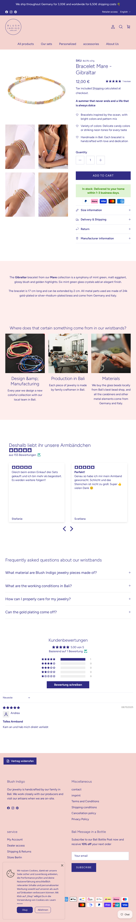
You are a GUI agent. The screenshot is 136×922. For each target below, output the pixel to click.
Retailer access (110, 11)
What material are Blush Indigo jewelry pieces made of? (51, 572)
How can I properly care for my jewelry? (38, 599)
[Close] (62, 865)
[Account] (112, 27)
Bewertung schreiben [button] (68, 684)
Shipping (98, 88)
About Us (112, 44)
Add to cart (103, 175)
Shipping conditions (84, 807)
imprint (76, 795)
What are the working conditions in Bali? (38, 586)
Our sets (46, 44)
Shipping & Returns (19, 851)
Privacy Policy (80, 819)
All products (26, 44)
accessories (91, 44)
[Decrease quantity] (80, 160)
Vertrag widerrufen (22, 761)
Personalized (67, 44)
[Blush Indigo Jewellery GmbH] (13, 27)
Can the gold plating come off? (31, 612)
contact (76, 789)
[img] (70, 450)
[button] (49, 659)
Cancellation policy (84, 813)
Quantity (81, 152)
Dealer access (16, 845)
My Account (15, 839)
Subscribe (84, 867)
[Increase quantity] (100, 160)
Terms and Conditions (85, 801)
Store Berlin (14, 857)
